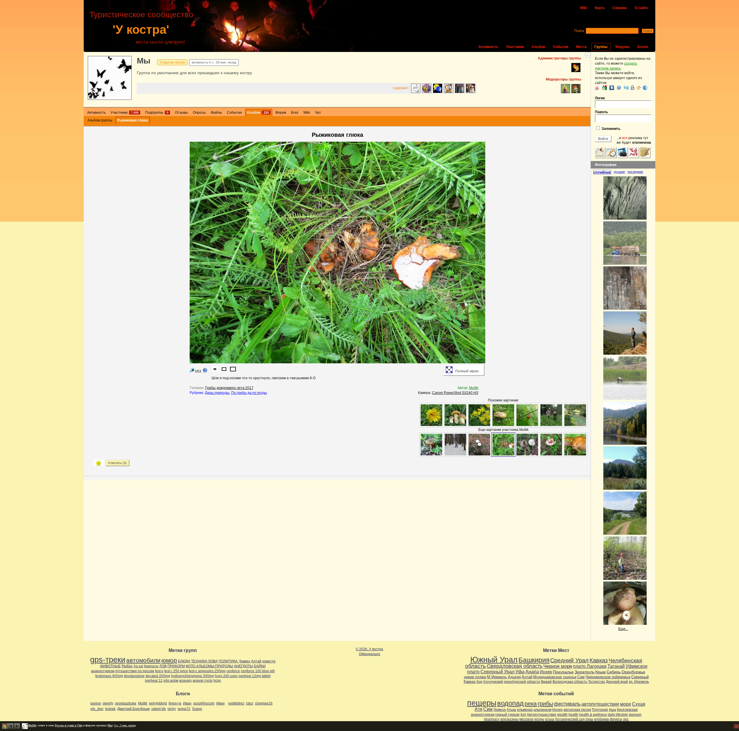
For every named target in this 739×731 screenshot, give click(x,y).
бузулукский (493, 682)
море (625, 704)
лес (626, 719)
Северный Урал (497, 671)
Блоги (642, 47)
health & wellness (593, 715)
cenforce (233, 671)
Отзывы (181, 113)
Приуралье (563, 672)
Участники (515, 47)
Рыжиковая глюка (132, 120)
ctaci (249, 703)
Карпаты (151, 666)
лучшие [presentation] (619, 171)
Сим (581, 677)
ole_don (96, 709)
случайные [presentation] (602, 172)
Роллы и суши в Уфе (68, 725)
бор (479, 682)
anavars (185, 680)
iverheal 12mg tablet (254, 676)
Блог (294, 113)
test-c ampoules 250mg (207, 671)
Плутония (600, 710)
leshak (110, 709)
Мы (143, 60)
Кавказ (244, 661)
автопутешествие (600, 704)
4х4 (523, 715)
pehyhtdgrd (158, 703)
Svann (197, 709)
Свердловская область (514, 666)
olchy (171, 709)
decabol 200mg (157, 676)
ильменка (525, 710)
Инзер (546, 671)
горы (589, 719)
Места (581, 47)
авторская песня (577, 710)
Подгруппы (156, 113)
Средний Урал (569, 660)
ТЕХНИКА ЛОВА (204, 661)
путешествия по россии (134, 671)
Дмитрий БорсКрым (133, 709)
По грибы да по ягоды (249, 393)
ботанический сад (570, 719)
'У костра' (141, 29)
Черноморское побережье (607, 677)
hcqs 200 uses (226, 676)
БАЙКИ (260, 666)
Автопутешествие (541, 715)
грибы (545, 703)
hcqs (217, 680)
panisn (95, 703)
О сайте (641, 8)
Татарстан (596, 682)
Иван (187, 703)
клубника (601, 719)
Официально (369, 654)
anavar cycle (202, 680)
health (573, 715)
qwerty (108, 703)
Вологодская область (570, 682)
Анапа (532, 671)
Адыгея (514, 677)
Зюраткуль (584, 672)
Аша (612, 710)
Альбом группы (99, 120)
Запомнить (610, 129)
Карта (599, 8)
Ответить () (117, 463)
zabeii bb (158, 709)
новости (268, 661)
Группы (600, 47)
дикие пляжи (475, 677)
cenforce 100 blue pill (258, 671)
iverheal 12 (154, 680)
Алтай (256, 661)
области (533, 682)
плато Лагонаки (589, 666)
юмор (169, 660)
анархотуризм (102, 671)
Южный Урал (494, 659)
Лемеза (499, 710)
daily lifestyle (618, 715)
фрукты (616, 719)
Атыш (511, 710)
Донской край (617, 682)
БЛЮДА (184, 661)
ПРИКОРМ (176, 666)
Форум (280, 113)
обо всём (170, 680)
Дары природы (217, 393)
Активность (488, 47)
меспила (526, 719)
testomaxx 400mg (109, 676)
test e (159, 671)
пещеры (481, 703)
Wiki (583, 8)
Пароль (601, 112)
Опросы (199, 113)
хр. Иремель (639, 682)
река (531, 703)
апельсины (509, 719)
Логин (600, 98)
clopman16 (264, 703)
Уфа (520, 671)
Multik (473, 388)
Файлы (216, 113)
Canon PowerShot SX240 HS (455, 393)
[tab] (603, 172)
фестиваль (567, 704)
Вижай (546, 682)
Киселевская (627, 710)
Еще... (623, 629)
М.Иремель (497, 677)
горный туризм (507, 715)
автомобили (143, 660)
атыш (549, 719)
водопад (510, 703)
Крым (600, 672)
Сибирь (613, 672)
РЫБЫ (127, 666)
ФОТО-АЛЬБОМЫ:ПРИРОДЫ (209, 666)
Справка (619, 8)
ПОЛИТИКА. (228, 661)
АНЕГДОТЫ (243, 666)
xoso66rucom (203, 703)
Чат (318, 113)
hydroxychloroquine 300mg (192, 676)
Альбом (538, 47)
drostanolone (134, 676)
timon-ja (175, 703)
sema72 (184, 709)
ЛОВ (163, 666)
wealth (562, 715)
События (560, 47)
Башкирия (533, 660)
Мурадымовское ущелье (554, 677)
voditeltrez (236, 703)
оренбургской (515, 682)
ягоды (539, 719)
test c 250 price (176, 671)
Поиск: (579, 31)
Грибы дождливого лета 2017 (229, 388)
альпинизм (542, 710)
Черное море (557, 666)
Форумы (622, 47)
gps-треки (107, 659)
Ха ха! (138, 666)
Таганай (616, 666)
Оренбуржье (633, 672)
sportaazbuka (125, 703)
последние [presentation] (635, 171)
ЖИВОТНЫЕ (110, 666)
